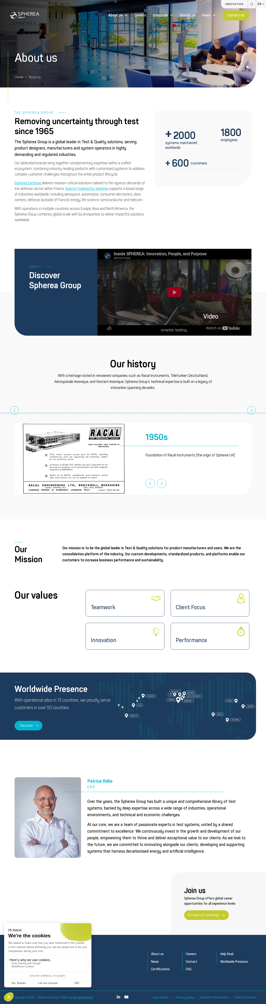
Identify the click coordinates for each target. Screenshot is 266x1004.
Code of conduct (245, 997)
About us (115, 15)
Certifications (160, 969)
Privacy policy (185, 997)
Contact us (235, 15)
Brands (185, 15)
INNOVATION (234, 4)
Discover (26, 725)
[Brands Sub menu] (193, 15)
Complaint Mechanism (214, 997)
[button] (174, 292)
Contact (191, 962)
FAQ (188, 969)
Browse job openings (203, 915)
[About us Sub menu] (126, 15)
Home (19, 77)
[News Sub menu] (214, 15)
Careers (140, 15)
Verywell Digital (83, 997)
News (206, 15)
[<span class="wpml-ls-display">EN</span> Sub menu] (263, 4)
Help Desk (227, 954)
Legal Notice (160, 997)
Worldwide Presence (234, 962)
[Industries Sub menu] (171, 15)
